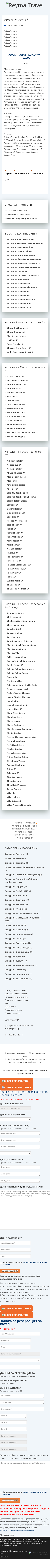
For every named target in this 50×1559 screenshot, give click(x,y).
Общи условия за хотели (16, 993)
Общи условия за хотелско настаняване (16, 1530)
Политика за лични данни (16, 1000)
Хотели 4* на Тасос (15, 25)
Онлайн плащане (12, 1013)
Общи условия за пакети (16, 990)
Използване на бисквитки (16, 997)
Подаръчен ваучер (13, 1010)
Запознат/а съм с (25, 1263)
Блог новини (10, 1006)
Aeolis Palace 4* (16, 19)
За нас (7, 1003)
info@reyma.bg (12, 1028)
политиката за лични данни (25, 1263)
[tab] (9, 173)
